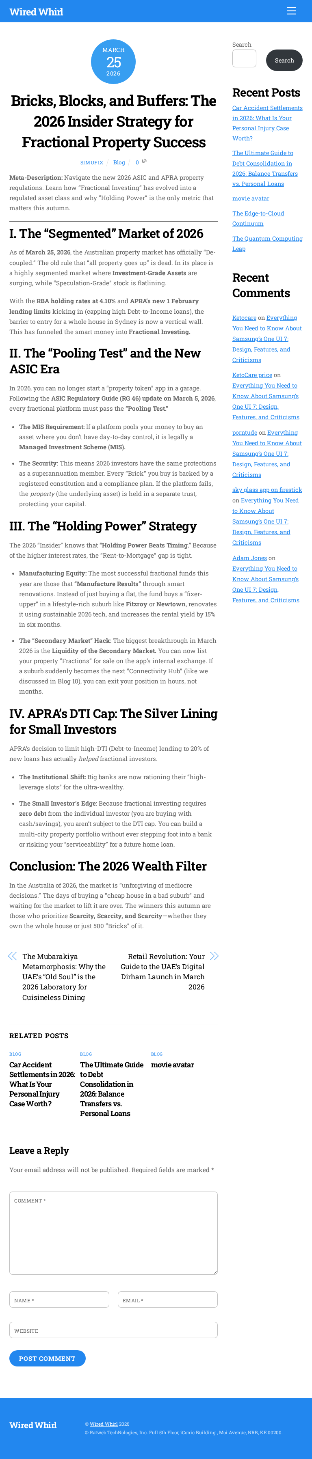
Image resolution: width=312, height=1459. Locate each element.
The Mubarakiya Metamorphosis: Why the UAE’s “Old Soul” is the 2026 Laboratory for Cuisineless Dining (64, 977)
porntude (244, 432)
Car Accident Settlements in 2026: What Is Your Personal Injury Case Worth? (42, 1084)
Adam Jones (249, 558)
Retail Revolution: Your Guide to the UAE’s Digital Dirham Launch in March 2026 (163, 971)
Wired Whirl (104, 1424)
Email (133, 1300)
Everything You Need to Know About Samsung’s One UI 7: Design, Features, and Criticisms (267, 339)
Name (24, 1300)
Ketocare (244, 317)
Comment (30, 1200)
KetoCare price (252, 375)
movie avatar (172, 1064)
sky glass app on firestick (267, 490)
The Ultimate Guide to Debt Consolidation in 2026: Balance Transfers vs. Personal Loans (111, 1089)
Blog (119, 162)
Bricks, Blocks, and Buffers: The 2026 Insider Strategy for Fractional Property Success (113, 121)
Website (26, 1331)
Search (241, 44)
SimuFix (92, 162)
